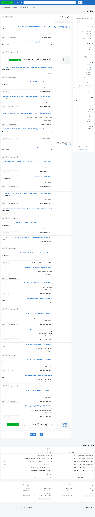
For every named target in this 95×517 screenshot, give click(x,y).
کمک (93, 490)
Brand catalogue (68, 497)
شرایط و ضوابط (69, 488)
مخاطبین (92, 493)
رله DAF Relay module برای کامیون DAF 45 (83, 477)
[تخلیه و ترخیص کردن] (74, 19)
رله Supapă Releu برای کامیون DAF (43, 176)
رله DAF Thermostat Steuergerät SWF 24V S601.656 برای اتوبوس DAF (34, 26)
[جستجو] (74, 2)
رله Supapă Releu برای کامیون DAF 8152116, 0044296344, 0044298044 (34, 222)
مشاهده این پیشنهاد (13, 424)
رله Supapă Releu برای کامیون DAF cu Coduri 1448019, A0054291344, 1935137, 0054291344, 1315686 (26, 96)
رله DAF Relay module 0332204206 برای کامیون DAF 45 (38, 282)
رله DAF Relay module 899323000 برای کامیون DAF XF (38, 267)
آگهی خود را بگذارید (15, 60)
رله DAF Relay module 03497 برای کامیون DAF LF (39, 298)
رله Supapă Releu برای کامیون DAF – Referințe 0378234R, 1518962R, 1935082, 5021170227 (29, 67)
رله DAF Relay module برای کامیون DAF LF (83, 448)
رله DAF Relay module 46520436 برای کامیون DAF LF (38, 406)
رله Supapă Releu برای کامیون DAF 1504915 (41, 81)
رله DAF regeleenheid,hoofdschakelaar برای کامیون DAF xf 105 (36, 252)
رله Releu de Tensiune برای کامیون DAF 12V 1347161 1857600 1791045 (34, 42)
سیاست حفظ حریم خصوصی (66, 490)
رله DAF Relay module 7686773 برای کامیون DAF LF (39, 329)
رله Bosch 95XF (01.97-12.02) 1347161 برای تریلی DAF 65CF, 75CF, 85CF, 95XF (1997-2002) (29, 237)
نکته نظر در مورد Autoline (67, 495)
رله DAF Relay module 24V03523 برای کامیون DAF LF (38, 313)
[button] (6, 37)
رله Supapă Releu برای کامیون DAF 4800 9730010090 (38, 147)
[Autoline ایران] (89, 2)
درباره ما (92, 488)
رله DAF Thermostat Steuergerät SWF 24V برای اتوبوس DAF (80, 452)
